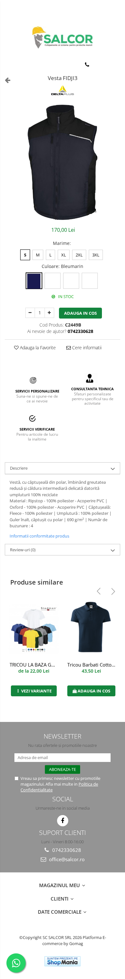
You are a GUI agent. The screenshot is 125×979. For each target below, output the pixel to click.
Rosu (89, 280)
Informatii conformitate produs (39, 536)
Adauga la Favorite (37, 347)
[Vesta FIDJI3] (62, 162)
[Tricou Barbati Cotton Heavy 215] (91, 629)
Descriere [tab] (19, 468)
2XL (79, 255)
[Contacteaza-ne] (87, 64)
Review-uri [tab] (23, 550)
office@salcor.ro (66, 859)
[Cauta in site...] (118, 64)
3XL (95, 255)
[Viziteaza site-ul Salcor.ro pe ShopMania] (62, 961)
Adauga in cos (80, 313)
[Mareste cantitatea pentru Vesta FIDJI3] (49, 313)
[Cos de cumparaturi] (103, 64)
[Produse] (8, 66)
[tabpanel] (62, 162)
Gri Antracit (52, 280)
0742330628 (66, 850)
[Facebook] (62, 820)
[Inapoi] (5, 80)
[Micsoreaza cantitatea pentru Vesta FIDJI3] (30, 313)
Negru (71, 280)
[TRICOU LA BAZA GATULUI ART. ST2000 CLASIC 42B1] (33, 629)
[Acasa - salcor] (62, 37)
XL (63, 255)
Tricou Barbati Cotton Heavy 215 (92, 664)
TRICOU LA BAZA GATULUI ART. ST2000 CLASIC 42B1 (34, 664)
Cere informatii (86, 347)
